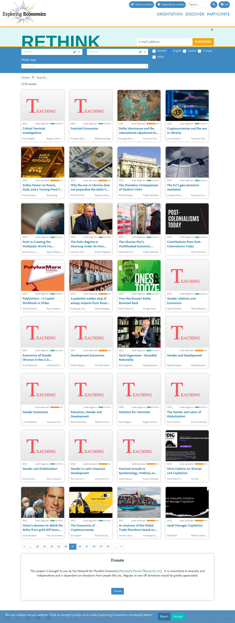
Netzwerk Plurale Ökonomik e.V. (140, 571)
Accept (178, 616)
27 (87, 546)
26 (79, 546)
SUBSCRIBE (203, 44)
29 (101, 546)
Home (25, 77)
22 (51, 546)
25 (72, 546)
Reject (164, 616)
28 (94, 546)
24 (65, 546)
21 (44, 546)
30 (108, 546)
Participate (218, 14)
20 (37, 546)
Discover (194, 14)
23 (58, 546)
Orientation (170, 14)
